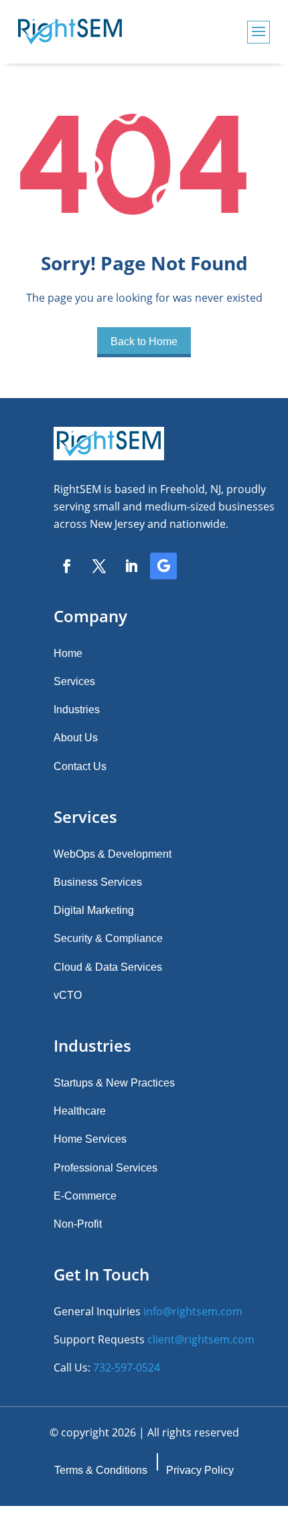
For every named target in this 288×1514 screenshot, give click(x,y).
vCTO (68, 995)
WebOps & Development (112, 854)
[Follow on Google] (163, 566)
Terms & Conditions (100, 1470)
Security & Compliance (108, 938)
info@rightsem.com (192, 1311)
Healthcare (80, 1111)
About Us (76, 737)
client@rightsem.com (201, 1339)
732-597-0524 (126, 1367)
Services (74, 681)
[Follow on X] (99, 566)
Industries (77, 709)
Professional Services (105, 1167)
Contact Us (80, 766)
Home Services (90, 1139)
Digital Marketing (94, 910)
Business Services (98, 882)
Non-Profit (78, 1224)
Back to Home (144, 341)
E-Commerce (85, 1196)
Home (68, 653)
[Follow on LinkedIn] (131, 566)
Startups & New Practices (114, 1083)
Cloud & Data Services (108, 967)
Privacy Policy (200, 1470)
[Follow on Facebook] (67, 566)
